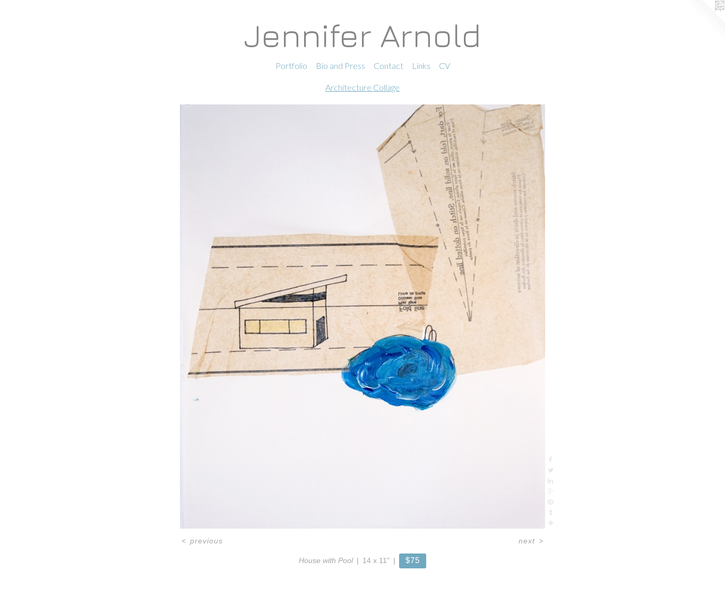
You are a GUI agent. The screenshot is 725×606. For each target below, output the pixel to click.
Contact (388, 65)
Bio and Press (340, 65)
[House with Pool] (362, 316)
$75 (412, 560)
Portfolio (291, 65)
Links (421, 65)
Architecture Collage (362, 87)
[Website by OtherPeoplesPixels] (704, 21)
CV (444, 65)
